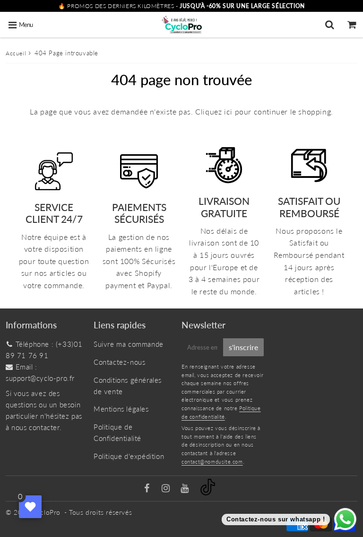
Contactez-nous (119, 362)
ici (228, 111)
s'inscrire (243, 347)
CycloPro (46, 512)
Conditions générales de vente (128, 386)
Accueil (16, 53)
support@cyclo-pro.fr (40, 378)
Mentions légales (121, 409)
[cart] (352, 25)
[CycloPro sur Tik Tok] (207, 492)
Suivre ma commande (129, 344)
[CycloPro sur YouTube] (185, 488)
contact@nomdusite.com (212, 461)
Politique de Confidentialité (117, 432)
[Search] (329, 25)
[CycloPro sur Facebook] (148, 488)
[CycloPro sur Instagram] (166, 488)
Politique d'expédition (129, 456)
